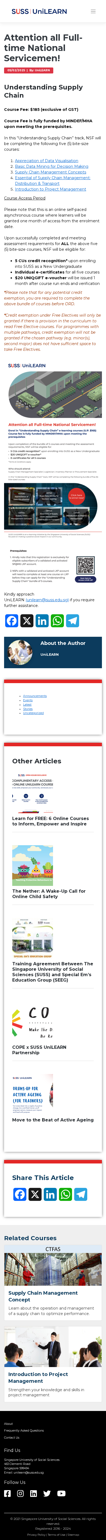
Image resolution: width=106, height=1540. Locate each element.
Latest (27, 704)
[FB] (10, 1495)
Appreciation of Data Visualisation (46, 160)
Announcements (35, 696)
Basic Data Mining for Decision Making (51, 166)
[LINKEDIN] (36, 1495)
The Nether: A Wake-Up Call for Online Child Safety (49, 894)
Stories (28, 709)
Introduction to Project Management (50, 189)
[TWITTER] (49, 1495)
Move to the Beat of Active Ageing (53, 1120)
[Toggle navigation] (93, 11)
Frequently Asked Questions (24, 1430)
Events (28, 700)
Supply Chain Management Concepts (50, 172)
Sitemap (73, 1534)
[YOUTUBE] (64, 1495)
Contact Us (11, 1437)
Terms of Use (56, 1534)
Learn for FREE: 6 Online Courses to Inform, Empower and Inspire (50, 821)
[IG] (23, 1495)
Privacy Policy (36, 1534)
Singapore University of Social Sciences (50, 1519)
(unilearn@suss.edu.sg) (47, 599)
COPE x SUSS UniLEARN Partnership (39, 1050)
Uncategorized (33, 713)
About (8, 1424)
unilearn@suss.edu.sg (29, 1472)
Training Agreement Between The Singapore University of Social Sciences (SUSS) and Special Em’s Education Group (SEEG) (52, 972)
